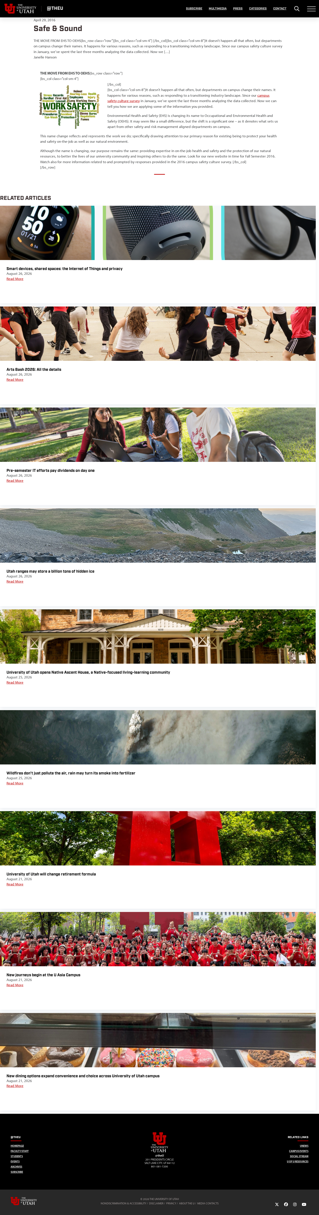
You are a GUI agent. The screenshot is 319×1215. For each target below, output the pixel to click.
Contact (279, 9)
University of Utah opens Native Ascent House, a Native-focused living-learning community (88, 672)
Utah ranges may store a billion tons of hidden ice (50, 571)
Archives (16, 1166)
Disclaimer (156, 1203)
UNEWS (304, 1145)
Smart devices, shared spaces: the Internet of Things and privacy (65, 268)
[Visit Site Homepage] (159, 1151)
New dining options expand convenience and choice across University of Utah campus (83, 1076)
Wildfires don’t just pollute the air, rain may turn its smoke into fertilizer (71, 773)
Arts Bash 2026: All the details (34, 369)
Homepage (17, 1145)
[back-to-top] (314, 1206)
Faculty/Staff (20, 1151)
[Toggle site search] (297, 8)
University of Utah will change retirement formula (51, 874)
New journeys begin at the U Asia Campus (43, 975)
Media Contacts (208, 1203)
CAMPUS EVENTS (298, 1151)
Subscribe (194, 9)
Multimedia (218, 9)
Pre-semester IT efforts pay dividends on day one (51, 470)
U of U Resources (297, 1161)
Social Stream (299, 1156)
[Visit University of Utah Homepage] (20, 8)
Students (17, 1156)
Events (15, 1161)
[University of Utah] (30, 1201)
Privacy (171, 1203)
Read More (15, 279)
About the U (186, 1203)
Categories (258, 9)
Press (238, 9)
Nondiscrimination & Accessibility (123, 1203)
